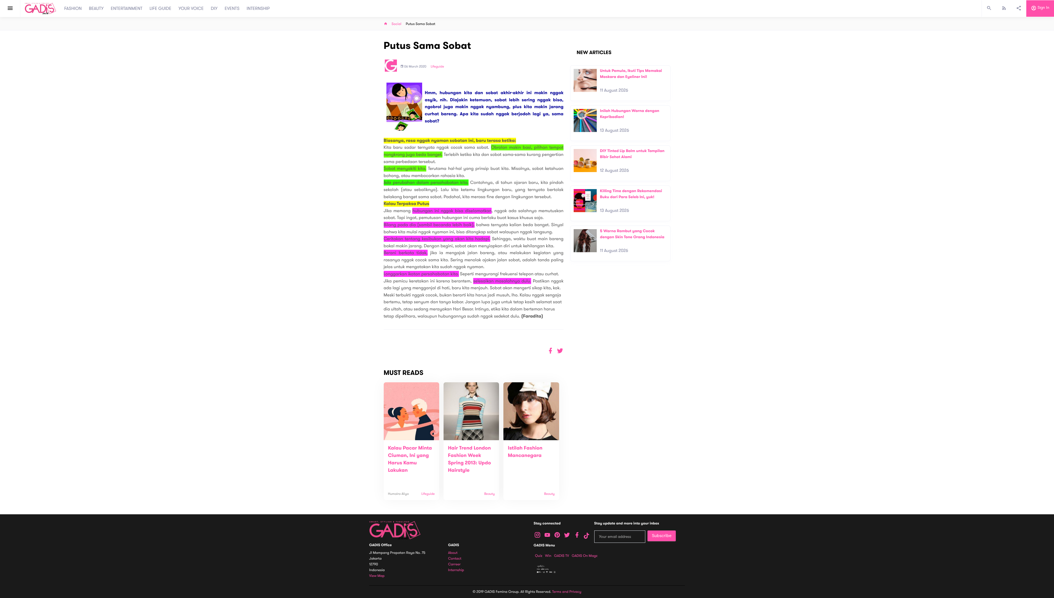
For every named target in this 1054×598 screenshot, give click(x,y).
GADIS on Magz (585, 555)
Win (548, 555)
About (453, 553)
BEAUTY (96, 8)
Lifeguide (437, 66)
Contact (454, 558)
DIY (214, 8)
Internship (456, 570)
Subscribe (661, 536)
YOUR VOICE (191, 8)
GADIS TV (561, 555)
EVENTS (232, 8)
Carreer (454, 564)
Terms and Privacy (566, 591)
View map (377, 576)
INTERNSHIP (258, 8)
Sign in (1042, 7)
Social (397, 24)
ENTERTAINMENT (126, 8)
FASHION (73, 8)
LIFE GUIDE (160, 8)
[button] (560, 351)
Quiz (538, 555)
